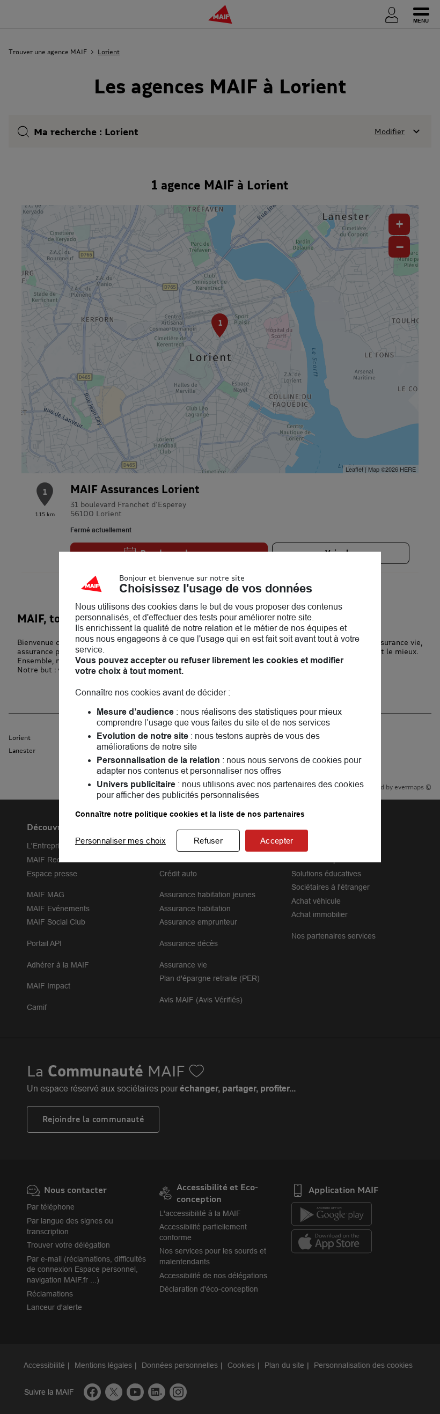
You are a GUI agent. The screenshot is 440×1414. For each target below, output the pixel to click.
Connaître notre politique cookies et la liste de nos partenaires (190, 814)
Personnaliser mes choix (120, 840)
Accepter (276, 840)
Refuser (208, 840)
